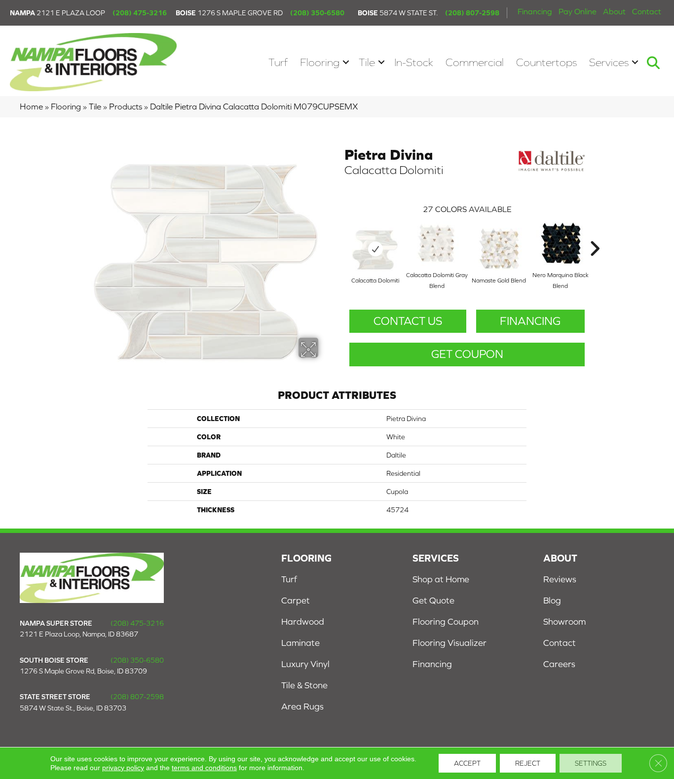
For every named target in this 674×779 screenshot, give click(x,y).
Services (609, 62)
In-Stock (413, 62)
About (614, 11)
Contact (646, 11)
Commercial (475, 62)
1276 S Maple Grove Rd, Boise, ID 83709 (83, 671)
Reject (527, 763)
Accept (467, 763)
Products (125, 106)
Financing (535, 11)
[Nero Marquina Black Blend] (560, 243)
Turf (278, 62)
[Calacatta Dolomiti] (375, 249)
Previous (339, 234)
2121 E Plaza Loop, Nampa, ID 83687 (79, 634)
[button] (345, 62)
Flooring (319, 62)
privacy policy (123, 768)
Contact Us (408, 321)
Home (31, 106)
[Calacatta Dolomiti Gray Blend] (437, 243)
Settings (590, 763)
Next (594, 234)
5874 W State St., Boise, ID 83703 (73, 708)
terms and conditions (204, 768)
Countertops (546, 62)
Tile (367, 62)
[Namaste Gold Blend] (499, 249)
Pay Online (578, 11)
